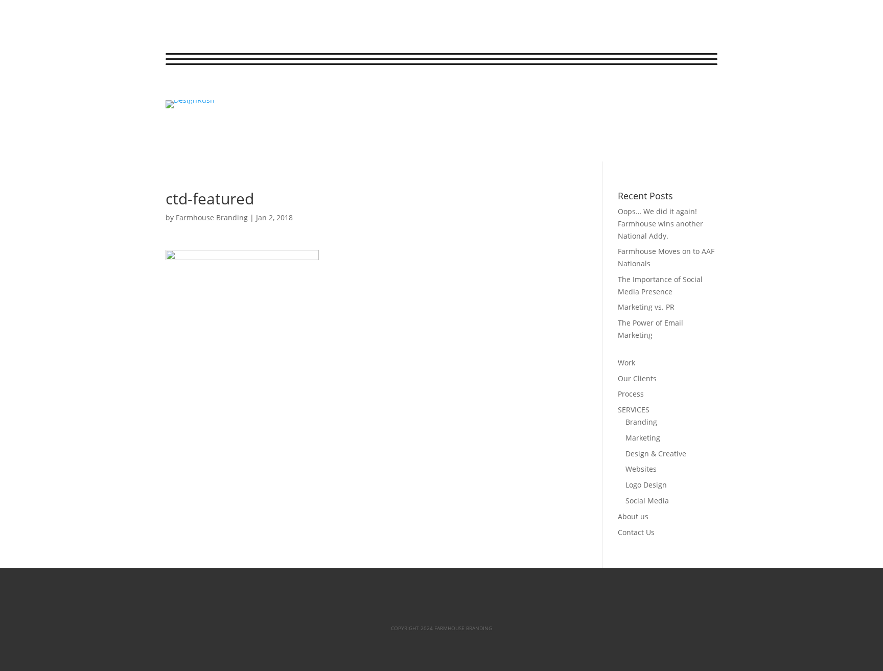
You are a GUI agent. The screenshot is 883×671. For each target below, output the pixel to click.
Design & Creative (655, 453)
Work (626, 362)
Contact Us (636, 532)
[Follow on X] (194, 88)
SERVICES (633, 409)
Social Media (647, 500)
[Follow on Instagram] (214, 88)
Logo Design (646, 485)
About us (633, 516)
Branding (641, 422)
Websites (641, 469)
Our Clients (637, 378)
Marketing (642, 438)
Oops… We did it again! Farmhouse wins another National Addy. (660, 223)
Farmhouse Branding (212, 217)
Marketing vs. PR (646, 307)
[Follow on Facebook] (174, 88)
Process (631, 394)
